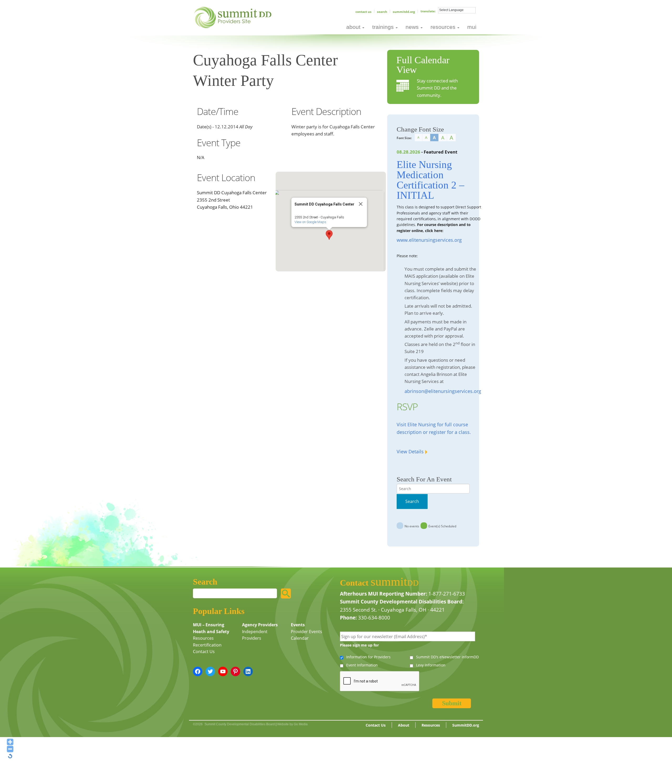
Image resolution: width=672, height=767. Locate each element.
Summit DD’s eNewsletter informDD (447, 656)
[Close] (360, 204)
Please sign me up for (359, 645)
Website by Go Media (292, 724)
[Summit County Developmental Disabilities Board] (233, 16)
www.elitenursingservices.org (429, 240)
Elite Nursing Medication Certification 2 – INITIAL (430, 180)
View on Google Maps (310, 222)
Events (298, 625)
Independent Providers (254, 635)
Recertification (207, 645)
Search (382, 11)
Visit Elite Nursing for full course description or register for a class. (434, 428)
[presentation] (380, 681)
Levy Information (430, 665)
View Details (410, 451)
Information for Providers (368, 656)
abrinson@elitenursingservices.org (443, 391)
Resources (203, 638)
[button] (329, 235)
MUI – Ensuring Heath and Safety (211, 628)
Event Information (362, 665)
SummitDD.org (404, 11)
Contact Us (363, 11)
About (403, 725)
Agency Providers (260, 625)
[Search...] (286, 593)
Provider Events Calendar (306, 635)
